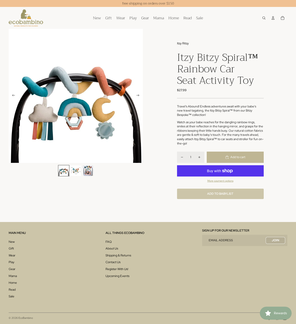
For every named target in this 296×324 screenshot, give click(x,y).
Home (13, 283)
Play (11, 262)
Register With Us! (117, 269)
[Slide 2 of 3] (76, 170)
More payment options (220, 181)
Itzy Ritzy (183, 43)
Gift (11, 248)
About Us (112, 248)
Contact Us (113, 262)
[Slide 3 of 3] (88, 170)
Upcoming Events (117, 276)
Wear (12, 255)
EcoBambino (25, 318)
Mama (13, 276)
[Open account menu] (273, 18)
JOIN (275, 240)
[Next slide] (139, 96)
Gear (12, 269)
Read (12, 290)
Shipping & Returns (118, 255)
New (12, 242)
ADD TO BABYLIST (220, 194)
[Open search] (264, 18)
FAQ (109, 242)
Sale (11, 296)
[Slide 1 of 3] (64, 170)
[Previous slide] (12, 96)
